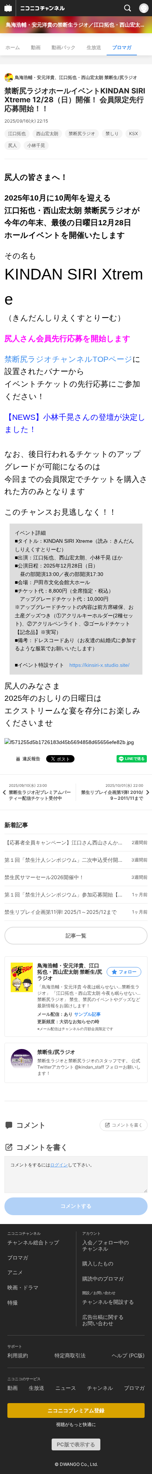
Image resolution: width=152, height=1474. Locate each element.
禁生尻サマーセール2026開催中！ (44, 877)
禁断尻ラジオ (82, 133)
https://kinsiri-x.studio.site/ (99, 665)
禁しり (112, 133)
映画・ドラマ (22, 1287)
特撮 (12, 1302)
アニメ (15, 1272)
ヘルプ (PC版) (128, 1355)
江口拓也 (17, 133)
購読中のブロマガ (103, 1278)
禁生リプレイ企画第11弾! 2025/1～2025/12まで (60, 912)
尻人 (12, 145)
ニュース (65, 1388)
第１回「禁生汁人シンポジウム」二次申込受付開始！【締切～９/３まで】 (64, 860)
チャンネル (100, 1388)
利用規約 (17, 1355)
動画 (36, 47)
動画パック (64, 47)
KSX (133, 133)
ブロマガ (121, 47)
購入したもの (97, 1263)
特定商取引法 (70, 1355)
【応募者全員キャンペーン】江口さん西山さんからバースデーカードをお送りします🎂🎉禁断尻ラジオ (64, 842)
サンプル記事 (87, 1014)
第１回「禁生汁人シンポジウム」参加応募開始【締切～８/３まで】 (64, 894)
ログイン (59, 1165)
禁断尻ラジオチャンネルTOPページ (68, 359)
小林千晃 (36, 145)
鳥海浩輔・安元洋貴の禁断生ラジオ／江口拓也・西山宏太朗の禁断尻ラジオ (76, 24)
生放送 (94, 47)
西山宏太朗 (47, 133)
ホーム (13, 47)
